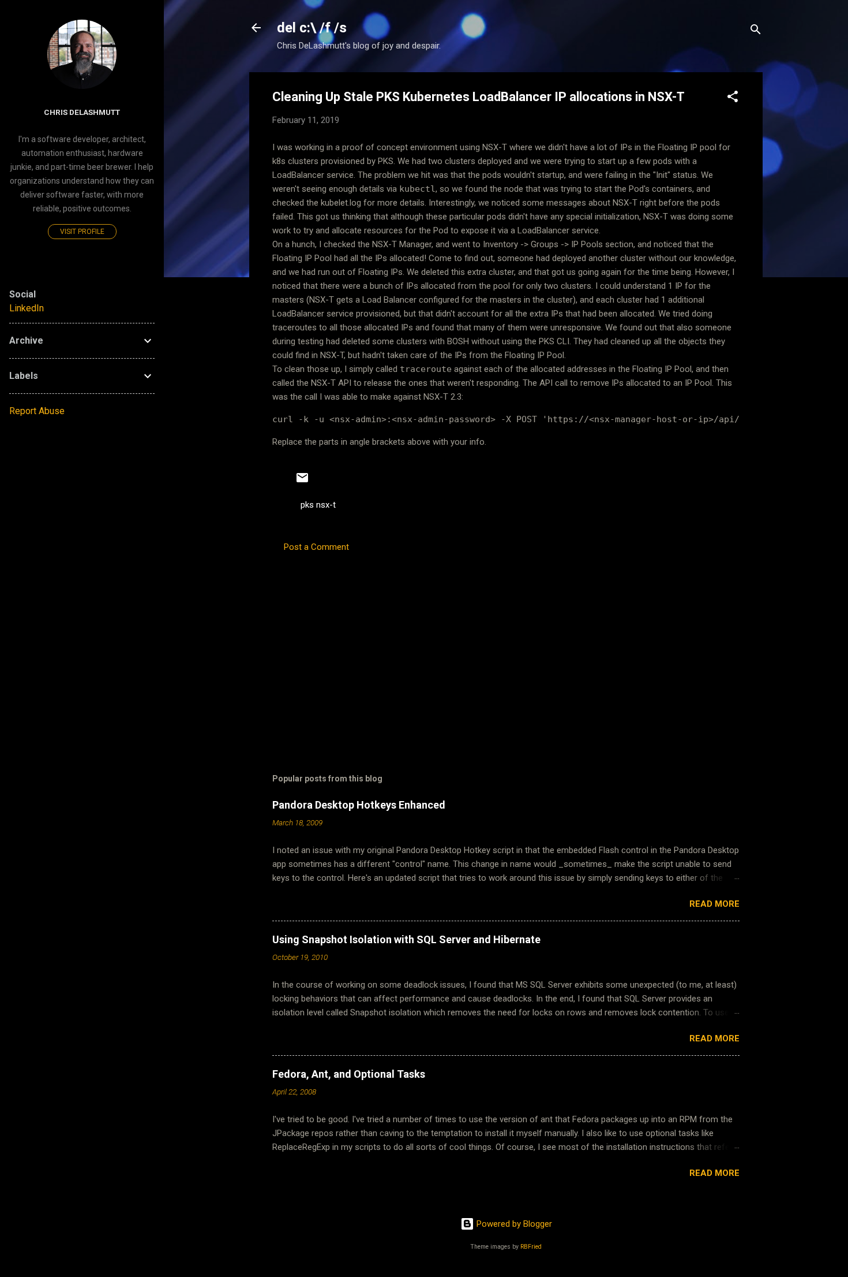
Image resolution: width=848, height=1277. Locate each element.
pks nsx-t (318, 505)
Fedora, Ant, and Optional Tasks (348, 1074)
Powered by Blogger (513, 1224)
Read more (714, 904)
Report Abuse (37, 410)
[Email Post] (302, 481)
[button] (733, 98)
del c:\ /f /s (312, 28)
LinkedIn (26, 308)
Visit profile (82, 232)
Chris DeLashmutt (82, 112)
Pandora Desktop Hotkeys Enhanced (358, 805)
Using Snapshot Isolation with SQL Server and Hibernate (406, 939)
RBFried (531, 1246)
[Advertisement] (506, 644)
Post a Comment (316, 547)
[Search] (756, 31)
